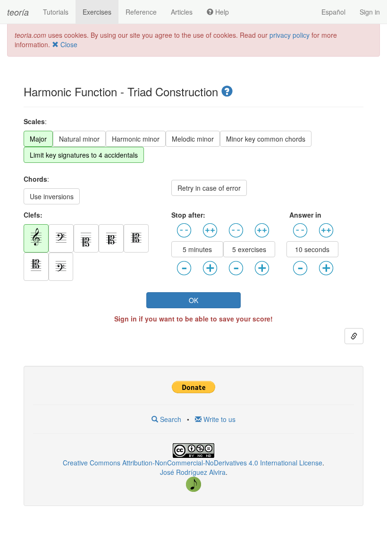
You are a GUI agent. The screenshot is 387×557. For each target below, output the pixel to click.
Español (333, 12)
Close (68, 44)
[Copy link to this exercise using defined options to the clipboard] (354, 336)
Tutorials (55, 12)
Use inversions (52, 196)
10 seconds (312, 249)
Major (38, 138)
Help (221, 12)
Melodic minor (193, 138)
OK (193, 300)
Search (169, 419)
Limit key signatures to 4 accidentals (84, 155)
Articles (182, 12)
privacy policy (289, 35)
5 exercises (249, 249)
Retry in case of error (209, 188)
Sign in (370, 12)
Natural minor (79, 138)
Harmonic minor (136, 138)
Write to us (219, 419)
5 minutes (197, 249)
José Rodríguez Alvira (193, 472)
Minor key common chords (265, 138)
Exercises (97, 12)
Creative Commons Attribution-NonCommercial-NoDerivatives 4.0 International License (192, 462)
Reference (141, 12)
